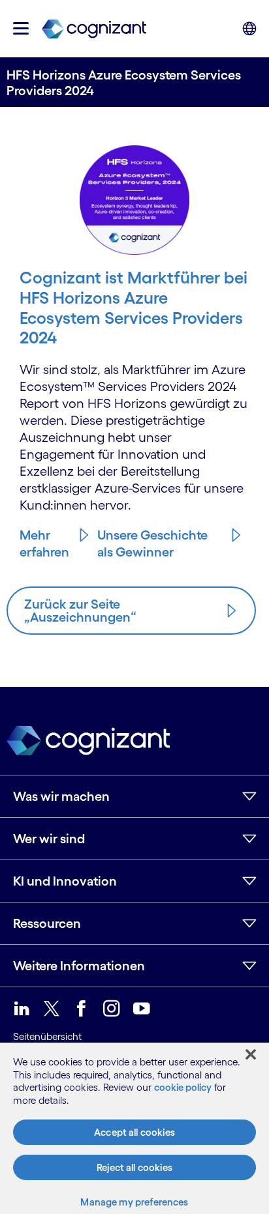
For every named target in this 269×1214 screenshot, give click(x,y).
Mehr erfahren (44, 543)
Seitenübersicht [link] (47, 1036)
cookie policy (183, 1087)
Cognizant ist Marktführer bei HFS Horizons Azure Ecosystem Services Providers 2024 (133, 307)
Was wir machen (61, 796)
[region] (134, 1128)
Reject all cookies (134, 1167)
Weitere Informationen (79, 966)
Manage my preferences (134, 1201)
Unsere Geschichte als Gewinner (152, 543)
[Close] (250, 1054)
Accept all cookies (134, 1132)
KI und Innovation (65, 881)
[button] (21, 28)
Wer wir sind (49, 838)
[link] (94, 28)
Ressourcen (47, 923)
